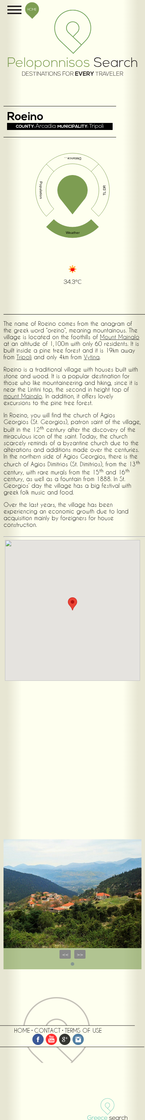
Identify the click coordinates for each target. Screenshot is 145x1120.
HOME (32, 9)
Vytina (92, 357)
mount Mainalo (23, 396)
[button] (72, 604)
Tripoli (24, 357)
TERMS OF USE (83, 1030)
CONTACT (47, 1030)
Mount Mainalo (119, 337)
